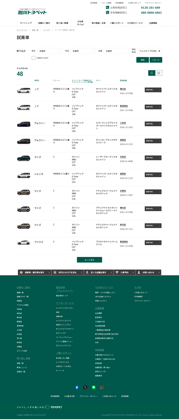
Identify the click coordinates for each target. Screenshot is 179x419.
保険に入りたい (101, 300)
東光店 (123, 224)
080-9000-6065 (151, 12)
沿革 (96, 342)
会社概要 (98, 313)
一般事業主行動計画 (102, 330)
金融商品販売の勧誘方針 (104, 338)
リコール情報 (106, 3)
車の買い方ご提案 (62, 358)
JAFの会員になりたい (103, 296)
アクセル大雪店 (22, 305)
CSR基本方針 (100, 321)
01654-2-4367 (126, 195)
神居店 (19, 300)
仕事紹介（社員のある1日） (105, 359)
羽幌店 (19, 346)
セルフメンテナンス (63, 345)
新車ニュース (22, 367)
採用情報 (93, 3)
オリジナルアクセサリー (65, 329)
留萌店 (123, 139)
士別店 (123, 122)
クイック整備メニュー (64, 341)
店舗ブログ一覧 (23, 296)
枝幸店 (19, 342)
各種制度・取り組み (102, 367)
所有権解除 (119, 3)
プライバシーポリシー (153, 3)
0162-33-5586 (126, 93)
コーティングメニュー (64, 337)
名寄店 (123, 190)
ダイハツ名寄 (22, 351)
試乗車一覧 (21, 371)
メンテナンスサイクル (64, 308)
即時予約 (149, 89)
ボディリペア (61, 333)
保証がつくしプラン (63, 324)
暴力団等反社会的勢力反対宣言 (107, 334)
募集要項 (98, 375)
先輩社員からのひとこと (104, 355)
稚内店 (123, 88)
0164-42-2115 (126, 144)
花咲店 (123, 156)
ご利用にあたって (134, 3)
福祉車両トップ (62, 295)
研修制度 (98, 363)
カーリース (60, 370)
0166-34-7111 (126, 229)
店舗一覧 (20, 292)
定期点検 (59, 316)
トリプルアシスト (62, 362)
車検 (57, 312)
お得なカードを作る (63, 366)
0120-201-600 (150, 7)
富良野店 (124, 105)
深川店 (19, 338)
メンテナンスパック (63, 320)
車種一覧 (20, 363)
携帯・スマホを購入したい (105, 292)
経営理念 (98, 317)
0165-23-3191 (126, 127)
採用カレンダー (101, 371)
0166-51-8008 (126, 161)
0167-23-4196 (126, 110)
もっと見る (89, 259)
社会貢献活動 (100, 325)
